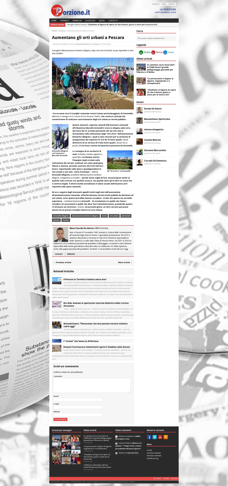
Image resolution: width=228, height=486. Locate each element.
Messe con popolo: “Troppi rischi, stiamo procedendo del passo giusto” (128, 446)
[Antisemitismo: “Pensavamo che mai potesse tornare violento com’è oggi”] (56, 327)
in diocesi (90, 21)
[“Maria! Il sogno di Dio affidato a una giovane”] (66, 463)
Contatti (113, 21)
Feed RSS (171, 4)
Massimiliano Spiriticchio (157, 119)
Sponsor (174, 478)
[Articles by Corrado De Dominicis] (139, 164)
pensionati (126, 216)
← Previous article (62, 262)
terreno (66, 220)
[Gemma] (116, 453)
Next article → (125, 262)
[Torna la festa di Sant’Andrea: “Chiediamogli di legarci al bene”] (56, 455)
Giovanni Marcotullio (155, 150)
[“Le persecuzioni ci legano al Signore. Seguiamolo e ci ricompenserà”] (141, 83)
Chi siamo (157, 478)
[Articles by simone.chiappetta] (139, 133)
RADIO (102, 21)
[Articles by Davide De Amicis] (139, 112)
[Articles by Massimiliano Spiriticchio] (139, 122)
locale (104, 216)
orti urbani (114, 216)
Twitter (164, 4)
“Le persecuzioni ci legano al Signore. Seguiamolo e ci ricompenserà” (160, 81)
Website (71, 254)
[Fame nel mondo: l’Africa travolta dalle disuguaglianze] (66, 455)
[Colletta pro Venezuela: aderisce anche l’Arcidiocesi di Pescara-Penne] (56, 448)
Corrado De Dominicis (155, 160)
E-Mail (55, 404)
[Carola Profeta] (116, 443)
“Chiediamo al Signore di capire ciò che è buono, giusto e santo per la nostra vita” (161, 92)
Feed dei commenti (154, 456)
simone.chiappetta (153, 129)
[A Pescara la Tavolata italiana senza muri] (56, 283)
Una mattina (132, 453)
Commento (57, 376)
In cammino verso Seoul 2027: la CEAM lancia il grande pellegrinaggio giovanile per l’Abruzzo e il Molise (97, 438)
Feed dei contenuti (154, 453)
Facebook (155, 4)
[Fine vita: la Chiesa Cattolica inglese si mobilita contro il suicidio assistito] (66, 448)
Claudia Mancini (152, 140)
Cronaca (64, 21)
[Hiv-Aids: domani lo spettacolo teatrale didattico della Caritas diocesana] (56, 306)
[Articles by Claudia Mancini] (139, 143)
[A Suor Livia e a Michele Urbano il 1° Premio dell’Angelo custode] (75, 455)
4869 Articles (101, 228)
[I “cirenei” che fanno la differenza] (56, 341)
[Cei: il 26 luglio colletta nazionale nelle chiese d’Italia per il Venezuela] (75, 463)
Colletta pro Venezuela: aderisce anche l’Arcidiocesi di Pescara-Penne (97, 466)
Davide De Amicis (83, 44)
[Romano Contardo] (116, 436)
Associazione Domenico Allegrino (85, 216)
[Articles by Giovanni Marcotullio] (139, 154)
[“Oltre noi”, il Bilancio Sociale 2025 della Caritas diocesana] (56, 463)
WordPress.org (152, 458)
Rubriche (77, 21)
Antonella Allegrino (61, 216)
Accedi (149, 450)
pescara (56, 220)
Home (53, 21)
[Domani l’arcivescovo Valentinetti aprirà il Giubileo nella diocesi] (56, 350)
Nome (55, 396)
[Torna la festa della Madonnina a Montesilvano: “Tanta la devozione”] (75, 448)
